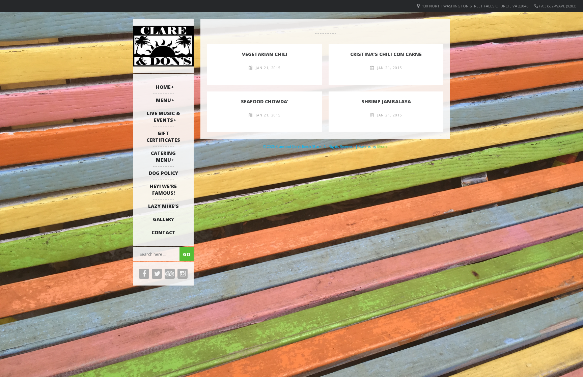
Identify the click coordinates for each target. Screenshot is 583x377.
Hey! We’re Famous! (163, 189)
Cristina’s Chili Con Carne (386, 54)
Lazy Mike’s (163, 206)
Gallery (163, 219)
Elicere (382, 146)
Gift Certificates (163, 136)
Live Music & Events (163, 116)
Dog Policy (163, 173)
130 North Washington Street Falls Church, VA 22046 (475, 5)
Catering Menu (163, 156)
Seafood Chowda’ (264, 101)
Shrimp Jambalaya (386, 101)
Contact (163, 232)
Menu (163, 100)
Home (163, 87)
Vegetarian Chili (264, 54)
